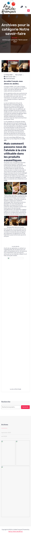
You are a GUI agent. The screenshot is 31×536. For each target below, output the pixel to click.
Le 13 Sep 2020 (8, 75)
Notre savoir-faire (10, 76)
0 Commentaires (10, 78)
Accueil (14, 38)
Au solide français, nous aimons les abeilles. (13, 82)
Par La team (18, 75)
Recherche (5, 525)
